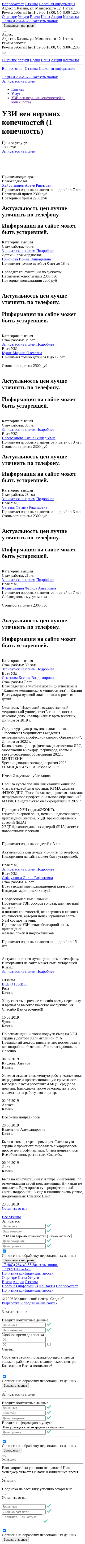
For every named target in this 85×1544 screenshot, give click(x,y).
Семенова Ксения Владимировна (28, 678)
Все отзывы (11, 1217)
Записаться (12, 1450)
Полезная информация (57, 4)
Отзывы (31, 4)
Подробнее (45, 251)
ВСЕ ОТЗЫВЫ (14, 984)
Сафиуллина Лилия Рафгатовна (27, 878)
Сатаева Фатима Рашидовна (24, 507)
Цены (45, 17)
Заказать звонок (45, 21)
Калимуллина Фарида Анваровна (29, 588)
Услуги (23, 17)
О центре (9, 17)
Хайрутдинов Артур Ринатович (27, 185)
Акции (56, 17)
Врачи (35, 17)
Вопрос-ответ (13, 4)
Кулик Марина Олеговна (22, 353)
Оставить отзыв (14, 1208)
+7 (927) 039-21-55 (16, 1269)
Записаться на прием (19, 25)
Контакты (71, 17)
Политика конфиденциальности (28, 1273)
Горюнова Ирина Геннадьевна (26, 259)
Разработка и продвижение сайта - (29, 1303)
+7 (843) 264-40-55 (17, 21)
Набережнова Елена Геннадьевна (28, 438)
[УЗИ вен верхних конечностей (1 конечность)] (37, 1236)
